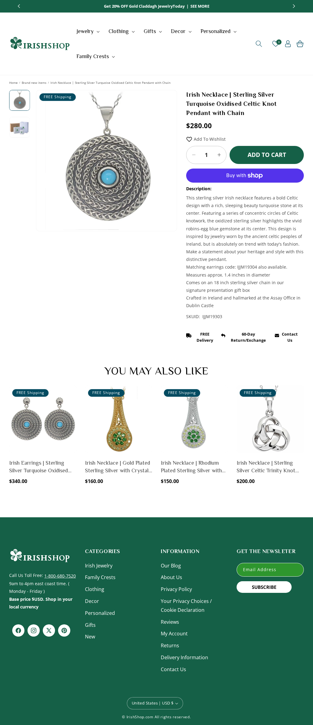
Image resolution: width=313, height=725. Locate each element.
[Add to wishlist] (70, 394)
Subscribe (264, 587)
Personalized (100, 613)
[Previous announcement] (19, 6)
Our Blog (171, 565)
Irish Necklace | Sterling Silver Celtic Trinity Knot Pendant (266, 467)
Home (13, 82)
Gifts (90, 625)
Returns (170, 645)
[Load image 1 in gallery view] (19, 100)
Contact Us (173, 669)
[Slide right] (168, 146)
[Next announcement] (294, 6)
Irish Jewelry (98, 565)
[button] (89, 31)
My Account (174, 633)
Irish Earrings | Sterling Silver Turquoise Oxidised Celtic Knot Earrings (38, 467)
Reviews (170, 622)
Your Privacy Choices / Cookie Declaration (186, 605)
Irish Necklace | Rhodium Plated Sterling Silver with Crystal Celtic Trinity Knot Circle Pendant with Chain (192, 467)
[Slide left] (45, 146)
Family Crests (100, 577)
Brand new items (34, 82)
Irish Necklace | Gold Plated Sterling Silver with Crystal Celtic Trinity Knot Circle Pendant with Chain (117, 467)
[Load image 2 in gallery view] (19, 127)
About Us (171, 577)
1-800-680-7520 (60, 576)
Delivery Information (184, 657)
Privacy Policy (176, 589)
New (90, 636)
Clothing (94, 589)
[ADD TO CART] (70, 407)
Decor (92, 601)
